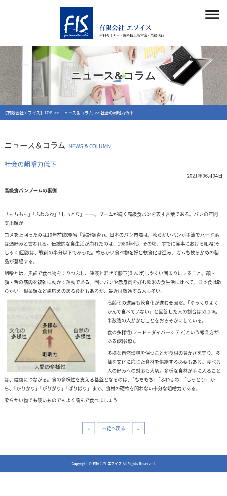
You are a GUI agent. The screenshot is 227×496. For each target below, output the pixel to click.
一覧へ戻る (113, 428)
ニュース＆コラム (76, 113)
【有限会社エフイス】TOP (27, 113)
